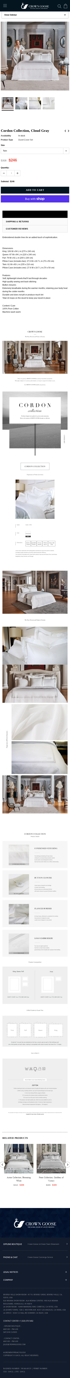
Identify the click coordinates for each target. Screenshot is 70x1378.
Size (3, 145)
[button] (66, 1271)
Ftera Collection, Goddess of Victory (51, 1179)
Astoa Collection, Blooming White (19, 1179)
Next (68, 131)
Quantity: (5, 168)
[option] (35, 56)
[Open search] (59, 6)
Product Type (7, 140)
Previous (65, 131)
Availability (6, 136)
